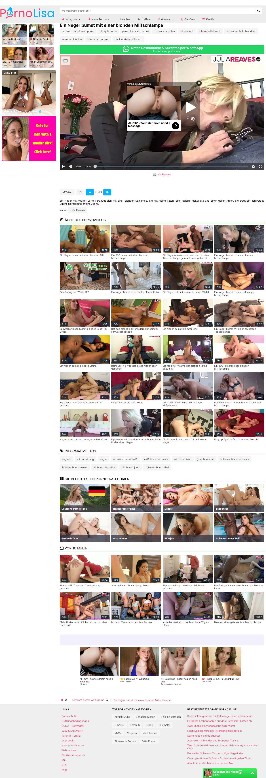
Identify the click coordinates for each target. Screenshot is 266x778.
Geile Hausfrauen (171, 716)
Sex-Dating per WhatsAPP (74, 292)
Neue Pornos (99, 19)
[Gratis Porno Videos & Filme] (27, 18)
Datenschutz (69, 716)
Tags (64, 769)
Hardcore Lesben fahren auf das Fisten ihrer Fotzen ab (219, 720)
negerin (66, 459)
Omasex (119, 724)
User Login (68, 740)
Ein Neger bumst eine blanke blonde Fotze (135, 292)
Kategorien (71, 19)
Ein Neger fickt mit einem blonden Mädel (186, 292)
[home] (62, 700)
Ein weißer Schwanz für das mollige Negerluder (215, 753)
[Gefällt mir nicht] (107, 192)
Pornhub (135, 724)
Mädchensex (150, 733)
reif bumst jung (130, 467)
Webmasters (69, 750)
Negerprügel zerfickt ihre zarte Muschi (236, 439)
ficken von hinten (165, 31)
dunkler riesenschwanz (128, 39)
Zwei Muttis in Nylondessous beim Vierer (211, 725)
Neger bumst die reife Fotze (127, 402)
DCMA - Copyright (72, 725)
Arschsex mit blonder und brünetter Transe (212, 740)
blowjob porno (108, 31)
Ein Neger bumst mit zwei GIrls (180, 328)
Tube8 (149, 724)
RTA (64, 764)
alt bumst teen (182, 459)
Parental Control (71, 735)
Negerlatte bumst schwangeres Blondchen (84, 439)
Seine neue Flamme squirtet (203, 735)
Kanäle (209, 19)
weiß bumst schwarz (156, 459)
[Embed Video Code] (80, 192)
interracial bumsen (98, 39)
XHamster (164, 724)
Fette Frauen (149, 741)
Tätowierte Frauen (125, 741)
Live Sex (124, 19)
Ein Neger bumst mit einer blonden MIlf (82, 255)
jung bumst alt (205, 459)
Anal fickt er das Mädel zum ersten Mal (210, 763)
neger (103, 459)
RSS (64, 760)
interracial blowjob (210, 31)
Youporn (132, 733)
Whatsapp (166, 19)
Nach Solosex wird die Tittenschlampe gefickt (214, 730)
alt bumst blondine (104, 467)
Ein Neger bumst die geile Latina (78, 365)
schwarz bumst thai (157, 467)
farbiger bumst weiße (74, 467)
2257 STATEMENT (72, 730)
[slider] (171, 166)
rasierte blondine (72, 39)
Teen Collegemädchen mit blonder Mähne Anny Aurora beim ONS (222, 747)
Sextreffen (143, 19)
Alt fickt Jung (122, 716)
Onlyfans (189, 19)
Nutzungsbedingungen (75, 720)
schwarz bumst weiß (125, 459)
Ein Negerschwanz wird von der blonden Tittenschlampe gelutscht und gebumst (186, 257)
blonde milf (186, 31)
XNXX (118, 733)
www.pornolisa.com (73, 745)
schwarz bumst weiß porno (78, 31)
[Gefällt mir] (90, 192)
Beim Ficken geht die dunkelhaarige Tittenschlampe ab (219, 716)
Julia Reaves (77, 210)
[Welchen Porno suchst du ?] (258, 10)
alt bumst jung (85, 459)
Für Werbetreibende (73, 755)
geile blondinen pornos (135, 31)
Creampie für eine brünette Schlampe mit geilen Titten (219, 758)
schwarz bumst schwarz (234, 459)
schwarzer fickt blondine (240, 31)
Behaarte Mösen (145, 716)
